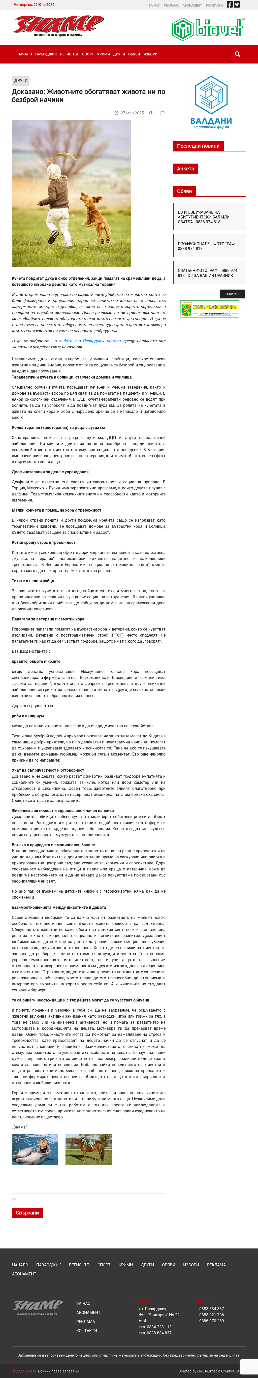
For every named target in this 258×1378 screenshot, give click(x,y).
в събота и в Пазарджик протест (88, 340)
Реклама (171, 5)
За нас (154, 5)
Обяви (134, 54)
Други (119, 54)
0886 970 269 (211, 1321)
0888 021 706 (211, 1314)
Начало (24, 54)
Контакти (214, 5)
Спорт (88, 54)
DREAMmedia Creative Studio (221, 1371)
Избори (150, 54)
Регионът (69, 54)
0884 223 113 (159, 1327)
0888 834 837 (159, 1333)
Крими (103, 54)
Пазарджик (46, 54)
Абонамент (192, 5)
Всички (232, 294)
